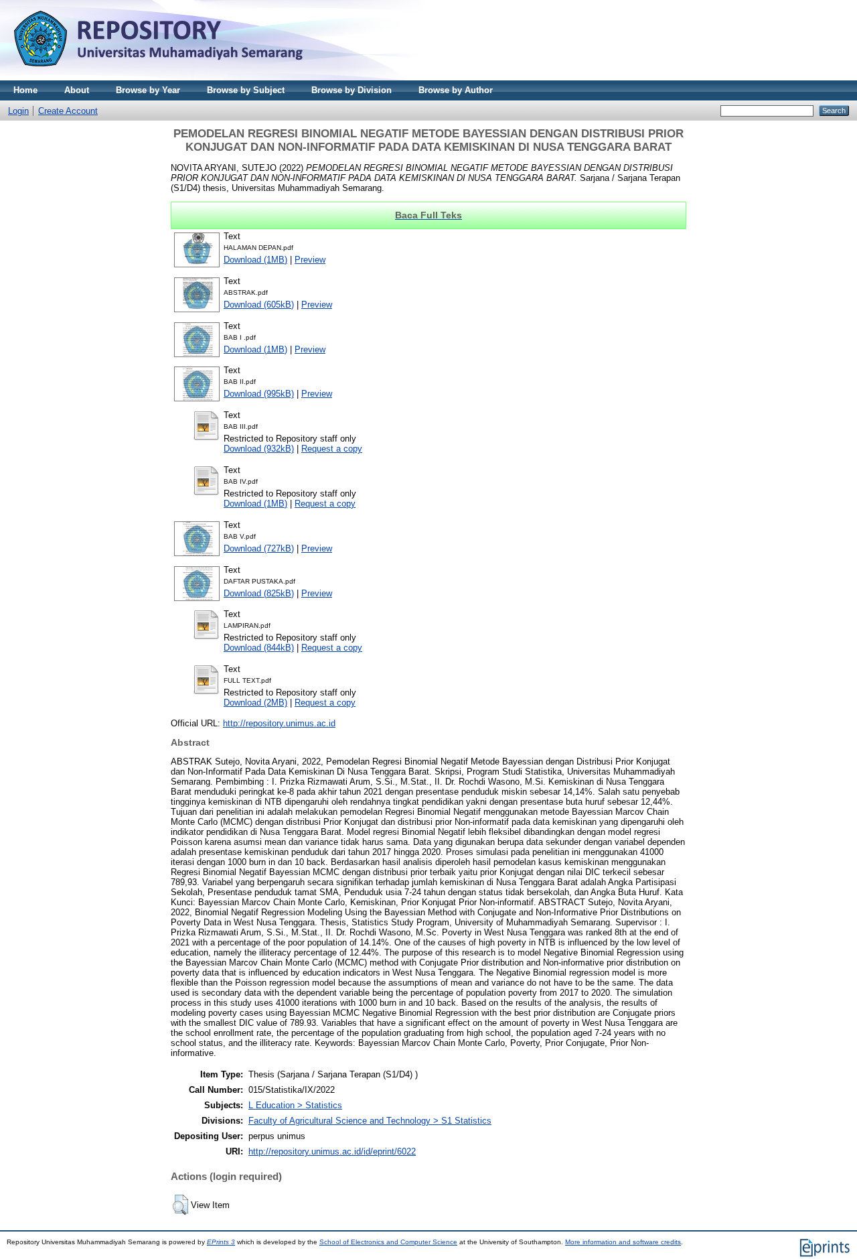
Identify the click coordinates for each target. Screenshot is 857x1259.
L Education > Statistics (295, 1105)
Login (18, 111)
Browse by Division (351, 90)
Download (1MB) (255, 260)
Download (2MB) (255, 703)
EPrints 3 (221, 1242)
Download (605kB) (259, 305)
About (76, 90)
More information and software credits (623, 1242)
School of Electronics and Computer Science (388, 1242)
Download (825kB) (259, 593)
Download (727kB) (259, 548)
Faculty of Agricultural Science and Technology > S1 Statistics (369, 1121)
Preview (310, 260)
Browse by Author (455, 90)
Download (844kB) (259, 648)
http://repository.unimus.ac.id (279, 723)
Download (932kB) (259, 449)
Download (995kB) (259, 394)
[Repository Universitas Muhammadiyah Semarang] (174, 77)
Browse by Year (148, 90)
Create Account (68, 111)
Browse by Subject (246, 90)
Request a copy (331, 449)
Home (25, 90)
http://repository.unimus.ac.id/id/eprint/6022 (332, 1151)
